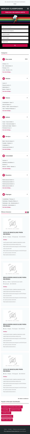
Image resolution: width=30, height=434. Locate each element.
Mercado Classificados (12, 9)
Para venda (9, 59)
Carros (3, 83)
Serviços (8, 136)
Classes (8, 98)
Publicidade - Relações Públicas (9, 201)
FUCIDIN (6, 412)
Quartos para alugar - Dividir (8, 125)
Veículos (8, 78)
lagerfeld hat (15, 409)
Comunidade (9, 155)
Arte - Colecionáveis (6, 66)
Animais (4, 63)
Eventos (4, 164)
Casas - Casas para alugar (8, 123)
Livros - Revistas (6, 70)
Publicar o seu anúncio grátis (15, 12)
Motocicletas (5, 87)
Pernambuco (7, 416)
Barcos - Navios (5, 89)
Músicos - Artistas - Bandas (8, 166)
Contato (10, 429)
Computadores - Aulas (7, 102)
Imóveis (8, 117)
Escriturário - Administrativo (8, 205)
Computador (5, 145)
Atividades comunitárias (7, 162)
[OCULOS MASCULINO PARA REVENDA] (15, 224)
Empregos (8, 194)
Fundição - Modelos (6, 143)
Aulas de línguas (6, 104)
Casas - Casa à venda (7, 121)
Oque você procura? (6, 27)
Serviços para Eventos (7, 147)
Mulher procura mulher (7, 185)
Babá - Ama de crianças (7, 141)
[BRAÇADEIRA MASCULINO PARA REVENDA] (15, 269)
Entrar (15, 3)
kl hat (5, 409)
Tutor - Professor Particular (8, 108)
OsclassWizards (22, 431)
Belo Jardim (7, 419)
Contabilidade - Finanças (7, 199)
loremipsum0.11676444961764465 (11, 406)
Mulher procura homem (7, 179)
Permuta (4, 68)
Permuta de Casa (6, 128)
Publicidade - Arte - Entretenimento (10, 203)
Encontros (8, 175)
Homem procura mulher (7, 181)
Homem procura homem (7, 183)
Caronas (4, 160)
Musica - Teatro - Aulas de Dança (9, 106)
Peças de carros (6, 85)
